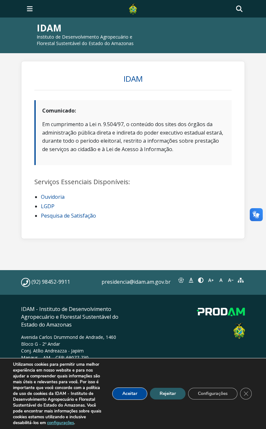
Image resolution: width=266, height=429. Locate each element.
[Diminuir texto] (230, 280)
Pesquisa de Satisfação (68, 215)
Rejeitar (168, 393)
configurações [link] (60, 423)
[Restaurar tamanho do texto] (220, 280)
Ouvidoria (53, 196)
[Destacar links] (191, 280)
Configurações (213, 393)
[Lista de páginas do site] (240, 280)
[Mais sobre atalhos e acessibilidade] (181, 280)
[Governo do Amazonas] (133, 8)
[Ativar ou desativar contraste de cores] (201, 280)
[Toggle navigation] (30, 9)
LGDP (47, 206)
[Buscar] (239, 9)
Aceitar (129, 393)
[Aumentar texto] (211, 280)
